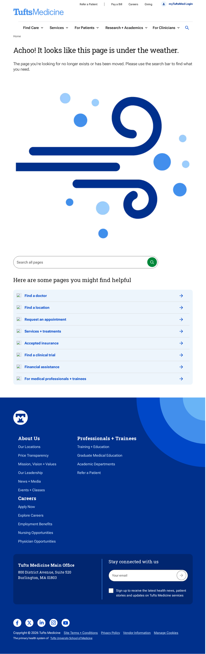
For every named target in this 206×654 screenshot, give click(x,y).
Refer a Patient (88, 4)
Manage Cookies (166, 633)
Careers (133, 4)
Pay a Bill (116, 4)
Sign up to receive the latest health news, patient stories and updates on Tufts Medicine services (151, 593)
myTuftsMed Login (181, 3)
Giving (148, 4)
